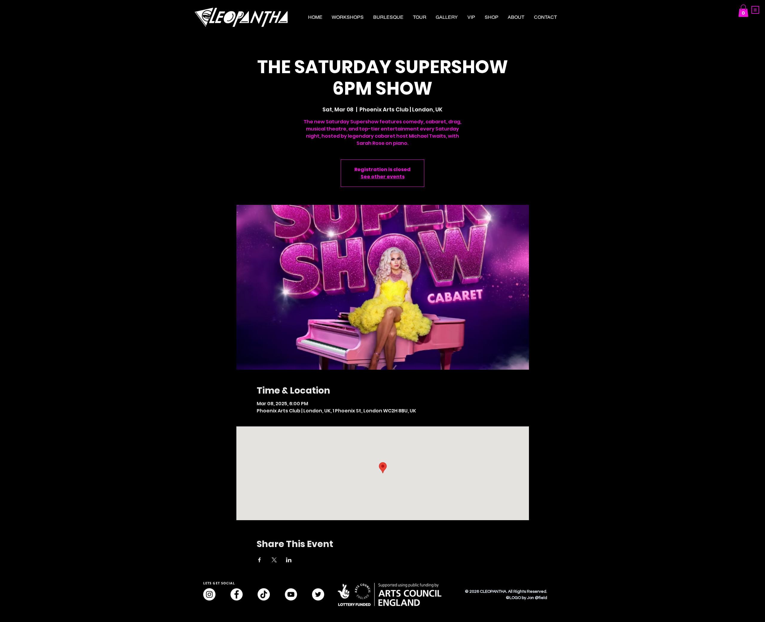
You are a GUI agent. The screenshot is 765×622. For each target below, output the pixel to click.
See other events (383, 176)
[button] (755, 10)
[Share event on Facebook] (259, 560)
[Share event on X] (274, 560)
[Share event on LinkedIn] (289, 560)
